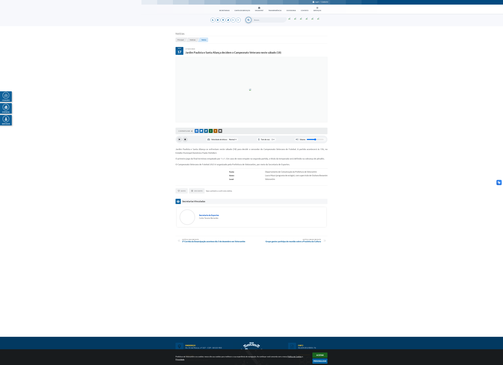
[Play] (179, 139)
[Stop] (185, 139)
